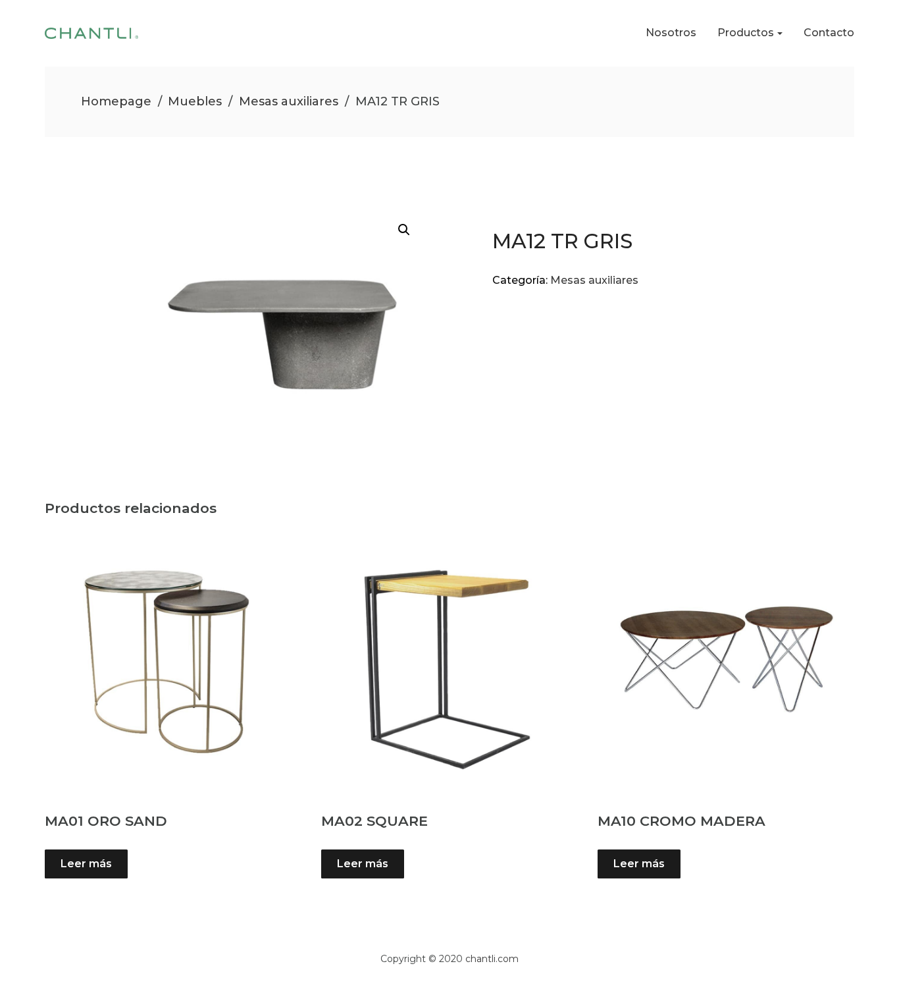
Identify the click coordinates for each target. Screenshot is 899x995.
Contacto (829, 32)
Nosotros (671, 32)
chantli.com (492, 959)
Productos (745, 32)
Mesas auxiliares (288, 101)
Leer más (86, 863)
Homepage (116, 101)
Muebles (195, 101)
